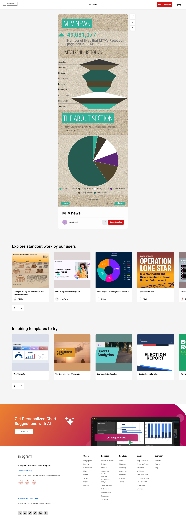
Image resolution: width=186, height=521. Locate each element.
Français (48, 503)
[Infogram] (10, 4)
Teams (121, 482)
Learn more (24, 431)
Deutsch (27, 503)
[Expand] (132, 16)
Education (122, 478)
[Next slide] (20, 308)
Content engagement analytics (105, 479)
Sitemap (140, 489)
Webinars (140, 471)
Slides (85, 482)
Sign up (178, 5)
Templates (104, 499)
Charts (85, 475)
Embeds (104, 464)
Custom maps (106, 492)
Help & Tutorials (142, 461)
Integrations (105, 496)
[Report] (132, 28)
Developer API (142, 482)
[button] (68, 188)
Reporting (122, 468)
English (20, 503)
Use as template (164, 4)
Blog (156, 468)
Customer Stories (143, 464)
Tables (85, 478)
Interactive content (107, 461)
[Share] (132, 22)
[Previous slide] (15, 308)
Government (123, 471)
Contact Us (23, 498)
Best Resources (142, 475)
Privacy (29, 470)
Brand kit (104, 468)
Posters (86, 485)
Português (34, 503)
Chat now (34, 498)
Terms (21, 470)
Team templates (106, 485)
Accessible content (105, 472)
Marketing (122, 464)
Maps (85, 471)
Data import (105, 489)
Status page (141, 485)
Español (41, 503)
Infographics (87, 461)
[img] (99, 106)
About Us (158, 461)
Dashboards (87, 468)
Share (66, 203)
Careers (157, 464)
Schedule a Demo (143, 478)
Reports (86, 464)
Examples (140, 468)
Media (121, 461)
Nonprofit (122, 475)
